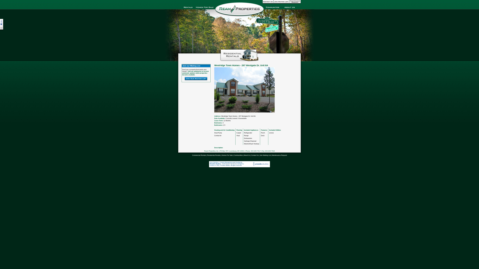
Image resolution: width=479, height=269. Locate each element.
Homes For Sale (227, 155)
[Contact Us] (268, 1)
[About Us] (290, 7)
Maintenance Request (279, 155)
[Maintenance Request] (295, 1)
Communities (238, 155)
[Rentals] (188, 7)
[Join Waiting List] (281, 1)
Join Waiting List (265, 155)
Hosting (238, 162)
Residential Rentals (214, 155)
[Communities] (272, 7)
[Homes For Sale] (205, 7)
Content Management (226, 162)
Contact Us (255, 155)
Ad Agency (240, 164)
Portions (212, 165)
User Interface (214, 162)
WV (224, 164)
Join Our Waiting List (195, 78)
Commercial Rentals (199, 155)
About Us (247, 155)
